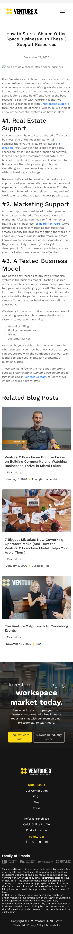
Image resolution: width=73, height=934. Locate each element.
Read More (14, 472)
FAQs (36, 796)
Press (36, 808)
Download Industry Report (49, 737)
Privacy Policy (35, 925)
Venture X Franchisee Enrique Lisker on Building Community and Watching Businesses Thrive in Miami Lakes (36, 461)
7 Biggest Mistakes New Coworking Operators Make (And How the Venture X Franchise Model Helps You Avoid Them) (36, 546)
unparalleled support (55, 103)
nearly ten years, (50, 223)
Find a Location (36, 830)
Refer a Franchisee (36, 818)
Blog (36, 802)
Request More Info (20, 737)
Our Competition (36, 790)
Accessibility (53, 925)
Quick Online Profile (36, 824)
